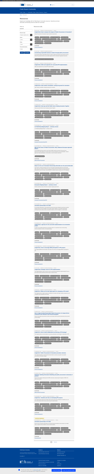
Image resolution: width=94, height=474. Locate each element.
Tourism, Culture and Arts (39, 43)
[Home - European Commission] (27, 4)
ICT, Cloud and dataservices (65, 39)
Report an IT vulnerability (42, 465)
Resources (41, 12)
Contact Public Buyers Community (43, 453)
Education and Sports (64, 37)
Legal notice (59, 465)
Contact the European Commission (43, 460)
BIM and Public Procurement (40, 160)
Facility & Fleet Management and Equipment (49, 39)
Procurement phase (23, 46)
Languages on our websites (61, 460)
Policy (21, 42)
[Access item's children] (26, 12)
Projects (45, 12)
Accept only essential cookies (68, 470)
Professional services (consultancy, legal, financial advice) (53, 41)
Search (22, 52)
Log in (53, 4)
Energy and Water (38, 39)
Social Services (66, 41)
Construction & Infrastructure (44, 37)
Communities (30, 12)
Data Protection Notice (60, 453)
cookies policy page (36, 469)
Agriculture (37, 37)
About (24, 12)
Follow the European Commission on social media (46, 462)
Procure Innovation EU (39, 47)
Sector (21, 37)
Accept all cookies (56, 470)
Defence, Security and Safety (55, 37)
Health (59, 39)
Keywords (22, 28)
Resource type (22, 32)
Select (21, 39)
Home (21, 12)
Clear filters (27, 52)
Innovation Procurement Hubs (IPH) (41, 200)
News (34, 12)
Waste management (48, 43)
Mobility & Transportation (39, 41)
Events (37, 12)
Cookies (58, 462)
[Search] (73, 5)
